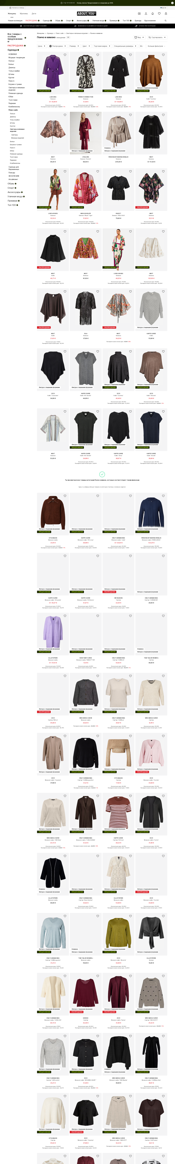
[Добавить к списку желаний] (65, 55)
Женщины (12, 14)
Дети (34, 14)
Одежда (50, 33)
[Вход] (146, 13)
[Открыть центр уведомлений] (152, 14)
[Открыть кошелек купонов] (139, 13)
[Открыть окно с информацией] (172, 3)
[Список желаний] (159, 13)
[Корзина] (166, 13)
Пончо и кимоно (96, 33)
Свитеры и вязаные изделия (77, 33)
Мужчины (24, 14)
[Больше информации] (53, 109)
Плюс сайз (60, 33)
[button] (139, 37)
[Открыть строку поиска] (165, 21)
